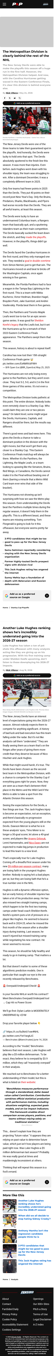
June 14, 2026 (40, 1039)
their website (28, 1082)
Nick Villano (12, 93)
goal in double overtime (37, 260)
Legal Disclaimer (42, 1319)
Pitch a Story (40, 1309)
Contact (6, 1304)
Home (5, 608)
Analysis (14, 1279)
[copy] (20, 98)
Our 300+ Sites (41, 1304)
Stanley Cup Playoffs (20, 608)
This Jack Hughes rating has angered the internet (26, 571)
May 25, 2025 (43, 367)
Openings (38, 1298)
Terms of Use (40, 1314)
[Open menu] (4, 4)
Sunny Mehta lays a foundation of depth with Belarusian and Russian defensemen (25, 581)
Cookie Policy (9, 1319)
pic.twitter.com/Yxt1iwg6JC (18, 1035)
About (5, 1298)
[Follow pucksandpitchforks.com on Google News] (47, 596)
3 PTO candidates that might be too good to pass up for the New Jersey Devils (25, 542)
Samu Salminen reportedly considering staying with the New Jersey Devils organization (27, 553)
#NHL (35, 1031)
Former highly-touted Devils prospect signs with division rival (27, 563)
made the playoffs (36, 237)
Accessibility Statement (15, 1324)
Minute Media (16, 1337)
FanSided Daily (10, 1309)
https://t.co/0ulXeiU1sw (19, 1031)
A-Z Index (38, 1324)
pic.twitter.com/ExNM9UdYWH (20, 363)
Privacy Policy (9, 1314)
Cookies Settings (11, 1329)
